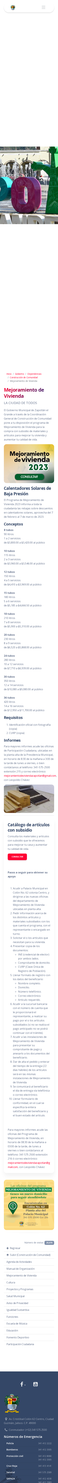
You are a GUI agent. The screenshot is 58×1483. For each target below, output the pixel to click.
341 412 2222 (45, 1443)
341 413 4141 (45, 1465)
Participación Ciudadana (20, 1344)
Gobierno (19, 373)
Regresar (14, 1248)
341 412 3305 (45, 1449)
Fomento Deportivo (17, 1337)
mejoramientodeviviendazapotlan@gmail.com (30, 775)
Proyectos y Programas (19, 1289)
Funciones (12, 1317)
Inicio (9, 373)
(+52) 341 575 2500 (36, 1430)
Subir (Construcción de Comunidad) (30, 1255)
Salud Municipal (15, 1296)
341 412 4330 (45, 1478)
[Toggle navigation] (43, 7)
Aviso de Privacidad (17, 1303)
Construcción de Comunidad (24, 377)
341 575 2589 (45, 1472)
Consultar (17, 856)
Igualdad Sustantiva (17, 1310)
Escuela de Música (16, 1323)
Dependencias (34, 373)
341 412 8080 (45, 1456)
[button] (23, 1384)
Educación (12, 1330)
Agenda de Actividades (19, 1262)
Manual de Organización (20, 1268)
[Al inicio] (13, 7)
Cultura (10, 1282)
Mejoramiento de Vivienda (21, 1275)
